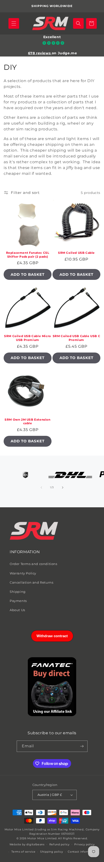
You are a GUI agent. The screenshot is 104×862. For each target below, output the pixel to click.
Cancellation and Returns (31, 582)
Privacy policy (84, 844)
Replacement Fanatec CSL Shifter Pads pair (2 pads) (27, 254)
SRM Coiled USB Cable (76, 252)
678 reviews (40, 53)
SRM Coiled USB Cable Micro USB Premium (27, 338)
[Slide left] (41, 487)
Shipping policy (51, 851)
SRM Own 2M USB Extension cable (27, 421)
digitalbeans (35, 844)
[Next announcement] (95, 6)
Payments (18, 601)
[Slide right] (62, 487)
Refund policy (59, 844)
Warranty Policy (23, 573)
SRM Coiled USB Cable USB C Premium (76, 338)
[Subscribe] (82, 746)
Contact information (82, 851)
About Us (17, 610)
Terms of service (23, 851)
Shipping (18, 592)
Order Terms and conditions (33, 564)
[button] (13, 23)
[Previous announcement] (9, 6)
